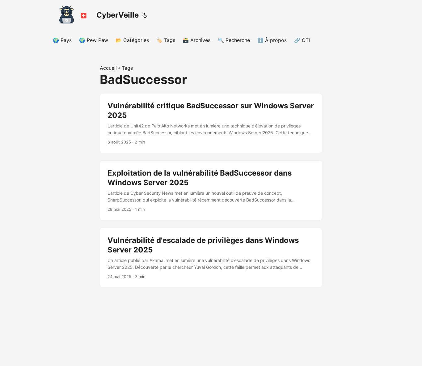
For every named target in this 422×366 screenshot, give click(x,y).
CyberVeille (117, 14)
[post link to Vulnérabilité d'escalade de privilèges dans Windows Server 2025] (211, 257)
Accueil (108, 68)
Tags (127, 68)
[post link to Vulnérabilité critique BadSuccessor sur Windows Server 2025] (211, 123)
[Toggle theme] (145, 15)
